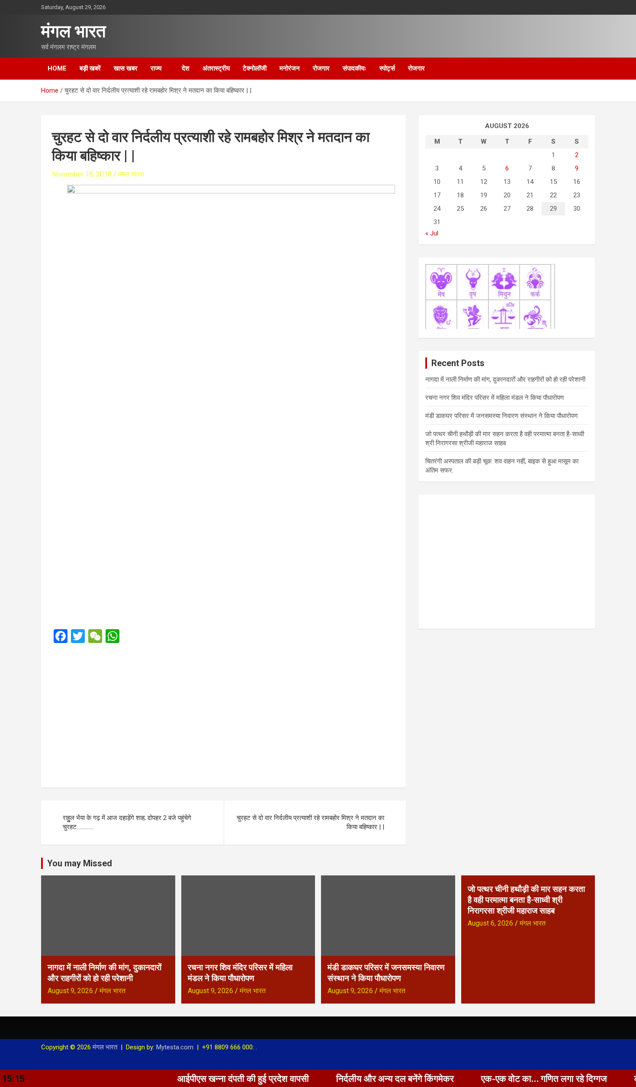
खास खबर (126, 68)
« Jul (431, 233)
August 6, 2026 (490, 923)
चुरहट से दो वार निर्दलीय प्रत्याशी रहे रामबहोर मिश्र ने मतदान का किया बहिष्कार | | (310, 822)
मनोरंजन (289, 68)
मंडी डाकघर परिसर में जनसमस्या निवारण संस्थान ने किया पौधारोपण (501, 416)
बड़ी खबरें (90, 68)
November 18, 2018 (82, 174)
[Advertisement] (223, 712)
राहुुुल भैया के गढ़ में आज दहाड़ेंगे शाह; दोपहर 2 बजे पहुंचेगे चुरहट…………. (127, 822)
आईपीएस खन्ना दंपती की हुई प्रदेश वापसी (210, 1078)
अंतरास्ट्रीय (216, 68)
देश (186, 68)
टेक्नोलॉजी (255, 68)
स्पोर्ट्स (387, 68)
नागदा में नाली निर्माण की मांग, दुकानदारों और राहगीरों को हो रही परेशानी (505, 379)
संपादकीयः (354, 68)
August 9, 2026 (70, 991)
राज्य (156, 68)
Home (57, 68)
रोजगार (321, 68)
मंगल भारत (73, 31)
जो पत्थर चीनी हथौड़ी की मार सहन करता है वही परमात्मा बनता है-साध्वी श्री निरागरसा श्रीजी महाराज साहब (526, 899)
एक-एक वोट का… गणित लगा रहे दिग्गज (511, 1078)
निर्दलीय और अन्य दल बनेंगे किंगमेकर (362, 1078)
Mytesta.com (174, 1047)
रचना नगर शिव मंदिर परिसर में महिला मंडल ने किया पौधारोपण (494, 398)
